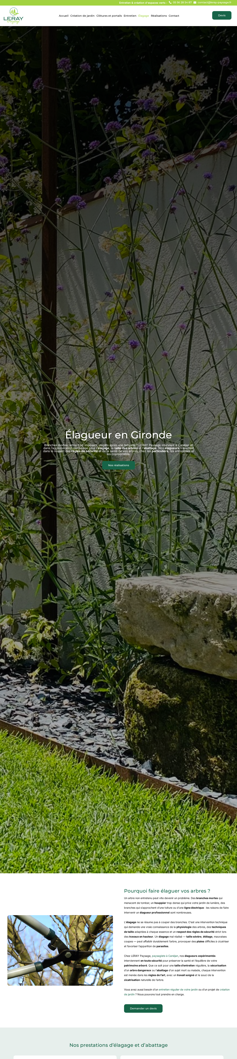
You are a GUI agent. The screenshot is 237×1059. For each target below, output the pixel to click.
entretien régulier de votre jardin (178, 989)
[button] (180, 2)
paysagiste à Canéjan (165, 955)
